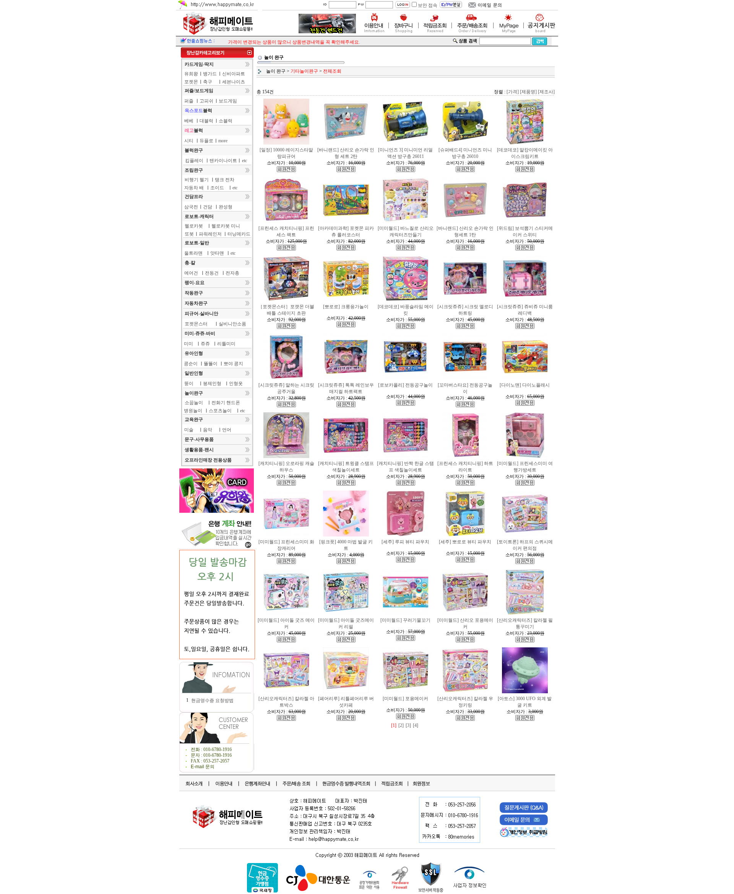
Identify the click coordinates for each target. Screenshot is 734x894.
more (222, 140)
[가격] (513, 91)
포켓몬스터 (196, 324)
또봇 (189, 234)
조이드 (217, 187)
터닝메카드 (238, 234)
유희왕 (191, 73)
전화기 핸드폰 (225, 402)
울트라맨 (193, 253)
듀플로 (206, 140)
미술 (188, 429)
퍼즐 (188, 101)
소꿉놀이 (194, 402)
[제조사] (546, 91)
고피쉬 (206, 101)
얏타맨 (217, 253)
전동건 (212, 273)
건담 (207, 207)
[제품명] (528, 91)
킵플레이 (194, 160)
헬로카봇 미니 (225, 226)
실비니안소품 (232, 324)
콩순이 (191, 363)
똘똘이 (211, 363)
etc (244, 160)
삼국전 (191, 207)
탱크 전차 (224, 179)
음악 (207, 429)
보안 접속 (427, 5)
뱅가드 (210, 73)
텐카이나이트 (223, 160)
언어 (226, 429)
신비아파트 (233, 73)
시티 (188, 140)
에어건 (191, 273)
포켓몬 (191, 82)
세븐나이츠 (233, 82)
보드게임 (228, 101)
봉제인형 (212, 383)
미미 (188, 343)
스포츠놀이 (220, 410)
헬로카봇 (194, 226)
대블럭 (206, 121)
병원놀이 (193, 410)
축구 (207, 82)
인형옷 (236, 383)
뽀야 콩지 (233, 363)
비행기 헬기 (197, 179)
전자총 (232, 273)
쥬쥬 (205, 343)
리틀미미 (226, 343)
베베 (188, 121)
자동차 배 (194, 187)
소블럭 (225, 121)
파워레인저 (210, 234)
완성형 (225, 207)
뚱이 (188, 383)
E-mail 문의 (202, 766)
